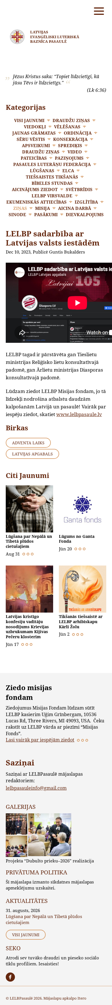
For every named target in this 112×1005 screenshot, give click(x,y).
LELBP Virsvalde (52, 195)
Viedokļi (35, 126)
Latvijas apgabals (32, 454)
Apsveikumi (36, 145)
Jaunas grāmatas (34, 133)
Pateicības (34, 158)
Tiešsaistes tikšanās (52, 177)
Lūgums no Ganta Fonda (76, 539)
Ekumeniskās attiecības (36, 202)
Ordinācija (78, 133)
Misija (42, 208)
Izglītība (86, 202)
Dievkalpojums (85, 214)
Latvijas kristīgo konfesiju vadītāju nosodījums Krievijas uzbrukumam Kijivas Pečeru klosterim (27, 626)
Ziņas (20, 208)
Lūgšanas (42, 170)
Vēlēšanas (67, 126)
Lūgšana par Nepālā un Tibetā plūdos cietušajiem (29, 541)
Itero (82, 998)
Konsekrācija (70, 139)
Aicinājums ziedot (35, 189)
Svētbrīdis (79, 189)
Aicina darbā (74, 208)
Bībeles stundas (52, 183)
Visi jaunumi (29, 120)
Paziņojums (69, 158)
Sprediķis (70, 145)
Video (74, 152)
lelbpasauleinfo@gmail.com (36, 788)
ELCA (68, 170)
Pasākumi (46, 214)
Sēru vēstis (31, 139)
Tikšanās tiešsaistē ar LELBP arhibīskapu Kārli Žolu (81, 621)
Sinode (17, 214)
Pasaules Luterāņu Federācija (52, 164)
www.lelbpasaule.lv (79, 414)
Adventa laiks (28, 442)
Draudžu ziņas (71, 120)
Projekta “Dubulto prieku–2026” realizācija (50, 861)
